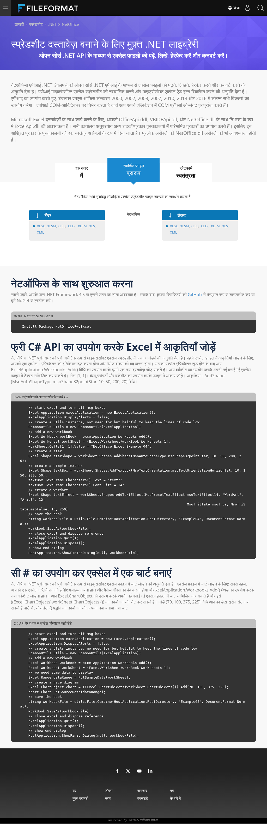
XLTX (72, 226)
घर (74, 790)
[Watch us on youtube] (139, 771)
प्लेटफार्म (185, 172)
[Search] (260, 8)
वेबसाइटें (142, 798)
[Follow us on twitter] (128, 771)
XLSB (61, 226)
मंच (172, 790)
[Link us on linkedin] (150, 771)
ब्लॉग (108, 798)
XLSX (41, 226)
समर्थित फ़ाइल (133, 170)
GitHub (195, 294)
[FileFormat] (50, 7)
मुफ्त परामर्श (80, 798)
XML (40, 232)
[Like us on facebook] (117, 771)
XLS (92, 226)
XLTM (82, 226)
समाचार (142, 790)
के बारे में (175, 798)
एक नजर (81, 172)
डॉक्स (108, 790)
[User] (247, 8)
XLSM (51, 226)
